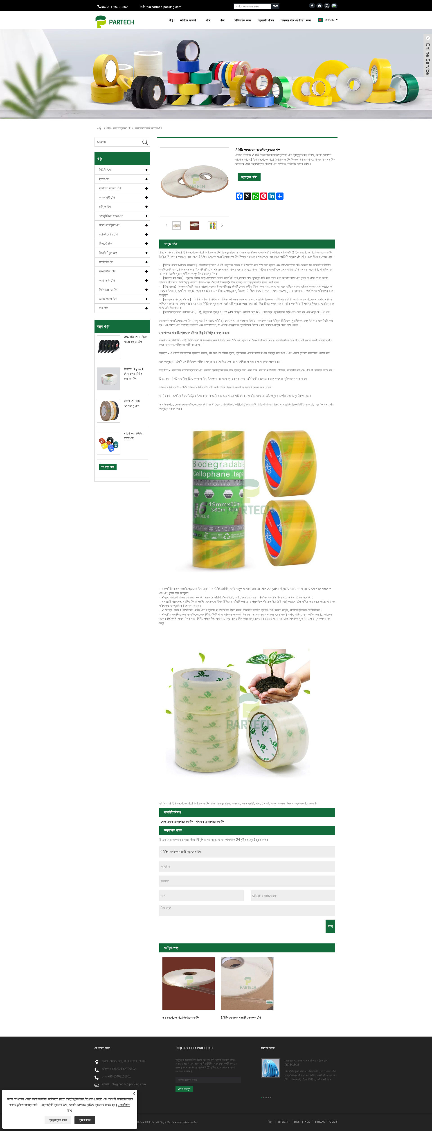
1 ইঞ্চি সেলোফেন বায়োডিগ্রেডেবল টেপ (241, 1017)
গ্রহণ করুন (84, 1120)
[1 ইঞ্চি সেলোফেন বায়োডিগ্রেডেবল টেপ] (247, 983)
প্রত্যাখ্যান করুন (58, 1120)
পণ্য (208, 20)
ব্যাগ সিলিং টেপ (107, 280)
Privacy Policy (326, 1121)
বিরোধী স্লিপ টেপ (108, 253)
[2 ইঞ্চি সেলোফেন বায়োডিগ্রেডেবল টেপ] (177, 225)
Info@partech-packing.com (162, 7)
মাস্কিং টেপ (105, 206)
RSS (297, 1121)
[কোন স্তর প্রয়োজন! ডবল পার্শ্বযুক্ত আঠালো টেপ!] (270, 1068)
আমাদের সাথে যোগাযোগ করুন (296, 20)
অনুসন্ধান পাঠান (266, 20)
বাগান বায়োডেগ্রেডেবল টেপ (210, 821)
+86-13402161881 (119, 1076)
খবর (222, 20)
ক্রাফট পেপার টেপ (108, 234)
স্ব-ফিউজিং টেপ (107, 271)
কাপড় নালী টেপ (107, 197)
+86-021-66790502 (124, 1069)
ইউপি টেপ (104, 179)
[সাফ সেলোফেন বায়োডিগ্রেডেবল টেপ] (188, 983)
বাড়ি (171, 20)
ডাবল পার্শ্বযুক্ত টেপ (109, 225)
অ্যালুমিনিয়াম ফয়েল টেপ (111, 216)
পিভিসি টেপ (105, 170)
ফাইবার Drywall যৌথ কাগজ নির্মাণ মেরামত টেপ (133, 373)
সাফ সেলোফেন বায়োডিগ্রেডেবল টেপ (180, 1017)
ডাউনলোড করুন (242, 20)
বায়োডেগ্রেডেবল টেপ (122, 128)
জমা (330, 926)
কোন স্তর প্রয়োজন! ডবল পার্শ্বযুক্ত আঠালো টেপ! (306, 1060)
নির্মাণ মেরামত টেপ (108, 289)
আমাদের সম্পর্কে (188, 20)
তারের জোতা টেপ (108, 299)
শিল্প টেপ (103, 308)
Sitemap (283, 1121)
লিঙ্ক (270, 1121)
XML (307, 1121)
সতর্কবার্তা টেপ (106, 262)
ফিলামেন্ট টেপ (105, 243)
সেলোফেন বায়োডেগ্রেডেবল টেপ (148, 128)
